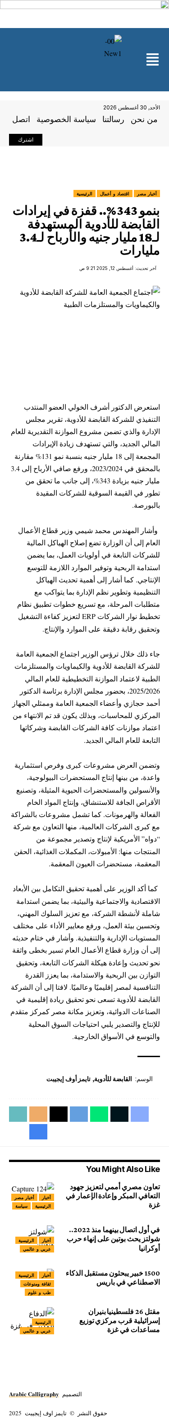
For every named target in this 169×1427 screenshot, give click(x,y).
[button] (152, 60)
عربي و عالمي (37, 1249)
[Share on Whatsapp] (99, 1114)
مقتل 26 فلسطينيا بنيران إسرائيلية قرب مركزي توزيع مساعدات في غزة (119, 1320)
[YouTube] (54, 140)
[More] (18, 1131)
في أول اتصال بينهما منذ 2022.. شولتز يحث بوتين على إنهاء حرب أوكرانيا (113, 1239)
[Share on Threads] (59, 1114)
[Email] (38, 1114)
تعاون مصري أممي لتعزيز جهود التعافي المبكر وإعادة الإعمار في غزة (113, 1196)
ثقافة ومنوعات (37, 1283)
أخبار (46, 1197)
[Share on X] (119, 1114)
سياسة (21, 1206)
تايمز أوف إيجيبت (68, 1078)
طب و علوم (39, 1292)
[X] (64, 140)
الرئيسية (84, 193)
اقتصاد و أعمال (114, 193)
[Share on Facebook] (140, 1114)
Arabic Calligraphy (34, 1393)
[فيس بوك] (74, 140)
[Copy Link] (18, 1114)
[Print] (38, 1131)
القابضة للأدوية (113, 1078)
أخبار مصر (147, 193)
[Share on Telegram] (79, 1114)
